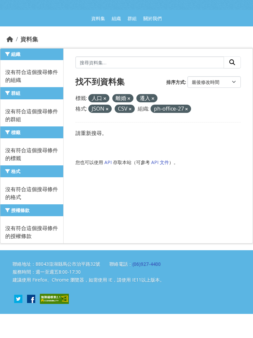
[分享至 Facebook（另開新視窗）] (31, 298)
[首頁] (10, 39)
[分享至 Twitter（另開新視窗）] (18, 298)
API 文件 (160, 162)
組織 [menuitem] (116, 18)
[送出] (232, 62)
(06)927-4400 (146, 264)
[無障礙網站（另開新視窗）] (54, 298)
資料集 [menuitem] (98, 18)
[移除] (104, 98)
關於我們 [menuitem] (152, 18)
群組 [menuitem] (132, 18)
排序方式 (175, 82)
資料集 (29, 39)
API (108, 162)
